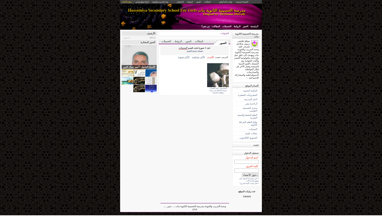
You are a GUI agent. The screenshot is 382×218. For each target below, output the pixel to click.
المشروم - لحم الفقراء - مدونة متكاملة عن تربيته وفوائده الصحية (218, 90)
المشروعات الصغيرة (247, 95)
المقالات (216, 26)
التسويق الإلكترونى (248, 137)
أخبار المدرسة (250, 99)
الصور (245, 26)
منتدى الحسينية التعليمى (250, 109)
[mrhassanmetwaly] (254, 46)
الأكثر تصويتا (184, 57)
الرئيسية (254, 26)
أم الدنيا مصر (251, 103)
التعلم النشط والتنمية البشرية (247, 116)
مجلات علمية (251, 133)
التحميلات (226, 26)
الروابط (237, 26)
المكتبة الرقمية (250, 90)
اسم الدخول (251, 157)
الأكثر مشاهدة (198, 57)
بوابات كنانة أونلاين (225, 2)
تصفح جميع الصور (194, 50)
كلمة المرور (252, 166)
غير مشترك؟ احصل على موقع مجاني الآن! (249, 180)
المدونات (225, 33)
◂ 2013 (139, 38)
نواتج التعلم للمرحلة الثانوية (248, 123)
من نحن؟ (205, 26)
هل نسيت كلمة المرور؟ (248, 183)
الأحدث (210, 57)
